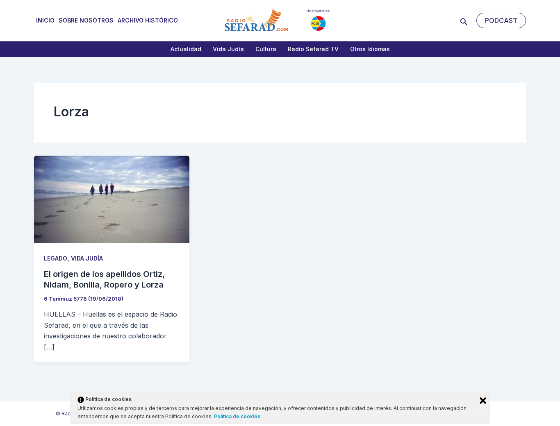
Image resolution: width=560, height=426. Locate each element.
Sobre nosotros (86, 20)
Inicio (45, 20)
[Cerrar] (483, 400)
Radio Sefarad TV (313, 48)
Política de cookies (238, 416)
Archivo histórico (148, 20)
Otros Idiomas (370, 48)
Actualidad (186, 48)
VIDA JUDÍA (87, 258)
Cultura (265, 48)
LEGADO (55, 258)
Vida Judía (228, 48)
